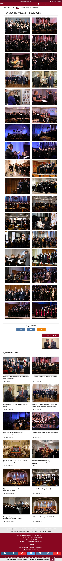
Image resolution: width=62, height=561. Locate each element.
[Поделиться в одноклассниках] (41, 329)
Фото (17, 7)
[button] (43, 343)
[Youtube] (22, 553)
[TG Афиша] (13, 553)
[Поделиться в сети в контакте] (20, 329)
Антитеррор (14, 531)
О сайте (42, 531)
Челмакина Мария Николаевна (29, 7)
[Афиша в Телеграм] (57, 553)
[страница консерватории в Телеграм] (5, 553)
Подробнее (46, 559)
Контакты (48, 531)
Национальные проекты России (47, 528)
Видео (12, 7)
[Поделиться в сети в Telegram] (31, 329)
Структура (9, 528)
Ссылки (36, 531)
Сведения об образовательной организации (25, 528)
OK (52, 559)
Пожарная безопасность (26, 531)
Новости (6, 7)
